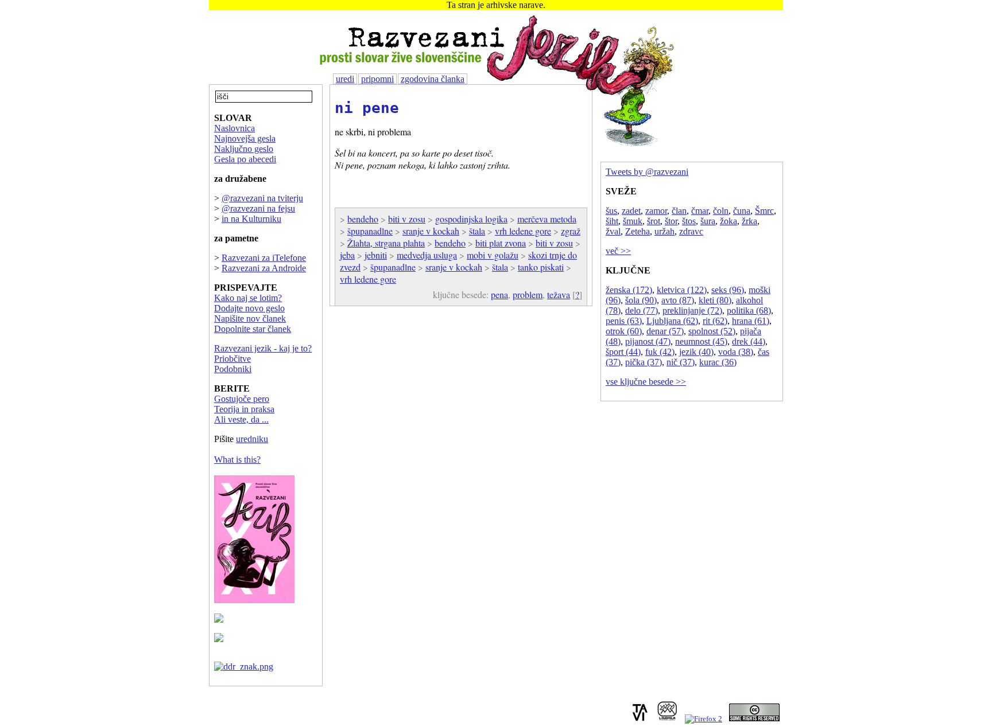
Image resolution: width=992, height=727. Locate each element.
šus (611, 211)
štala (477, 231)
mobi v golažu (492, 255)
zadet (631, 211)
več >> (618, 251)
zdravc (691, 231)
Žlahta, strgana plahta (386, 243)
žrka (749, 221)
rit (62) (715, 321)
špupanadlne (370, 231)
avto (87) (677, 300)
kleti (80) (715, 300)
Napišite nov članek (250, 318)
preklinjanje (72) (692, 310)
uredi (345, 79)
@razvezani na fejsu (258, 208)
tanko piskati (541, 267)
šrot (653, 221)
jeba (347, 255)
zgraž (570, 231)
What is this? (237, 459)
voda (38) (735, 352)
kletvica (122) (682, 290)
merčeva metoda (546, 219)
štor (671, 221)
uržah (664, 231)
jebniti (376, 255)
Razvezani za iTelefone (264, 258)
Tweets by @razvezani (647, 172)
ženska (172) (629, 290)
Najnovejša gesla (245, 138)
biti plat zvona (500, 243)
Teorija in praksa (244, 409)
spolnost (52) (711, 331)
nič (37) (680, 362)
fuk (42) (660, 352)
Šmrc (764, 211)
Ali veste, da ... (241, 419)
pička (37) (643, 362)
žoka (728, 221)
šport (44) (623, 352)
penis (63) (624, 321)
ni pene (367, 107)
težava (558, 294)
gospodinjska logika (471, 219)
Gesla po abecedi (245, 159)
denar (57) (665, 331)
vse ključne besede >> (646, 381)
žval (613, 231)
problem (527, 294)
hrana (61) (750, 321)
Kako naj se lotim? (248, 298)
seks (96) (727, 290)
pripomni (377, 79)
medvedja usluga (427, 255)
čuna (741, 211)
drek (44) (748, 341)
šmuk (632, 221)
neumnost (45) (701, 341)
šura (707, 221)
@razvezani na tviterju (262, 198)
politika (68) (749, 310)
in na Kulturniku (251, 219)
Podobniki (232, 369)
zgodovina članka (432, 79)
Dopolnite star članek (252, 329)
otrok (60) (624, 331)
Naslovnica (234, 128)
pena (499, 294)
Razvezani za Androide (264, 268)
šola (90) (641, 300)
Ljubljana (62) (672, 321)
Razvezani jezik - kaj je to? (263, 348)
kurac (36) (718, 362)
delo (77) (641, 310)
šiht (612, 221)
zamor (656, 211)
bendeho (362, 219)
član (679, 211)
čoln (720, 211)
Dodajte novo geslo (249, 308)
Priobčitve (232, 359)
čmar (699, 211)
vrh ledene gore (523, 231)
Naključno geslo (243, 149)
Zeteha (637, 231)
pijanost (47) (648, 341)
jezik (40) (696, 352)
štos (689, 221)
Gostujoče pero (241, 399)
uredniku (252, 439)
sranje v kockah (430, 231)
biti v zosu (406, 219)
